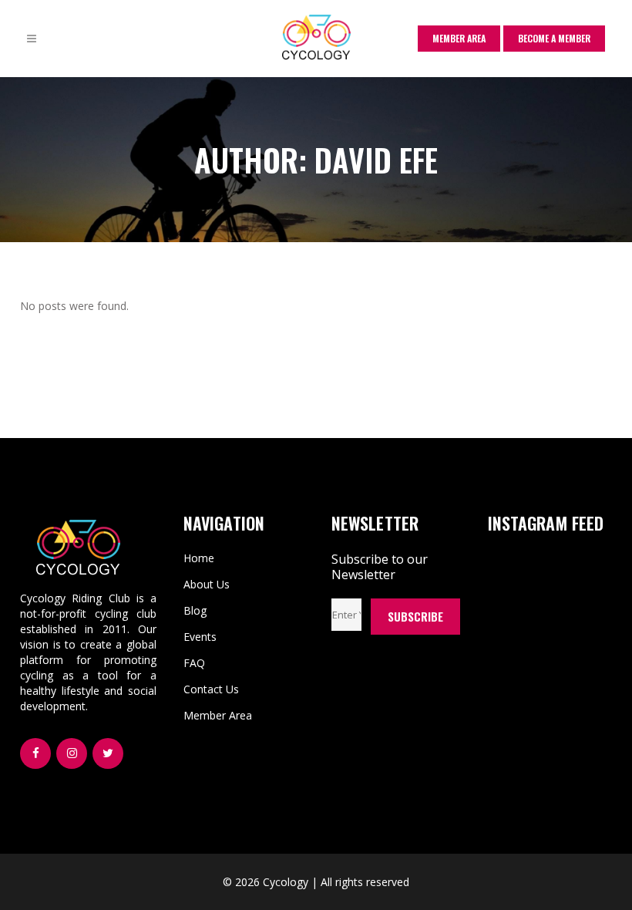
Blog (195, 610)
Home (198, 558)
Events (200, 636)
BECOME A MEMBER (554, 38)
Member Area (217, 715)
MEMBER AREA (459, 38)
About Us (206, 584)
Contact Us (211, 689)
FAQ (194, 662)
